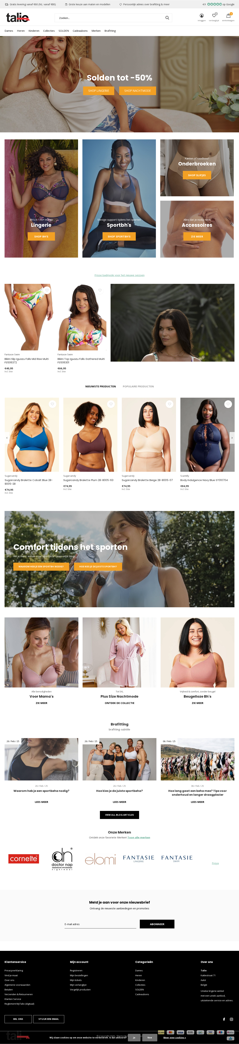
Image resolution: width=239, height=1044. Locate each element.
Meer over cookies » (174, 1037)
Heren (21, 30)
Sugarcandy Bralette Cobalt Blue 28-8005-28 (29, 482)
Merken (96, 30)
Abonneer (157, 924)
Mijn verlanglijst (78, 984)
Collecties (49, 30)
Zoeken (167, 17)
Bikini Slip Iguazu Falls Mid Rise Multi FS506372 (27, 360)
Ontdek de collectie (119, 703)
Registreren (76, 970)
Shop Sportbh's (119, 236)
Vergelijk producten (80, 989)
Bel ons (18, 1019)
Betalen (9, 989)
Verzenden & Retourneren (19, 994)
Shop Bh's (41, 236)
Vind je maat (11, 975)
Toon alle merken (138, 837)
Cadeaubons (80, 30)
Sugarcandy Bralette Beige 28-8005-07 (147, 480)
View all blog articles (119, 814)
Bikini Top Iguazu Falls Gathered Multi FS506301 (81, 360)
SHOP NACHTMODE (137, 91)
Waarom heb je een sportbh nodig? (41, 566)
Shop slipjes (197, 175)
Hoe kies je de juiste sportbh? (98, 566)
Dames (9, 30)
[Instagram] (231, 1019)
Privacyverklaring (14, 970)
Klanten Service (13, 999)
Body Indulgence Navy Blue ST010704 (204, 480)
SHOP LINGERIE (98, 91)
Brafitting (110, 30)
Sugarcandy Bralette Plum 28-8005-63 (88, 480)
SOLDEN (64, 30)
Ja (134, 1037)
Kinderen (34, 30)
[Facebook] (224, 1019)
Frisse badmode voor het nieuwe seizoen (119, 275)
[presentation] (6, 438)
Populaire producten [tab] (138, 386)
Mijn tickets (76, 980)
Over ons (9, 980)
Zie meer (197, 236)
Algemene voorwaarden (17, 984)
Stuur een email (48, 1019)
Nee (149, 1037)
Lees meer (41, 802)
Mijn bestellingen (79, 975)
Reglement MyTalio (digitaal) (19, 1003)
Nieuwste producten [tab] (100, 386)
